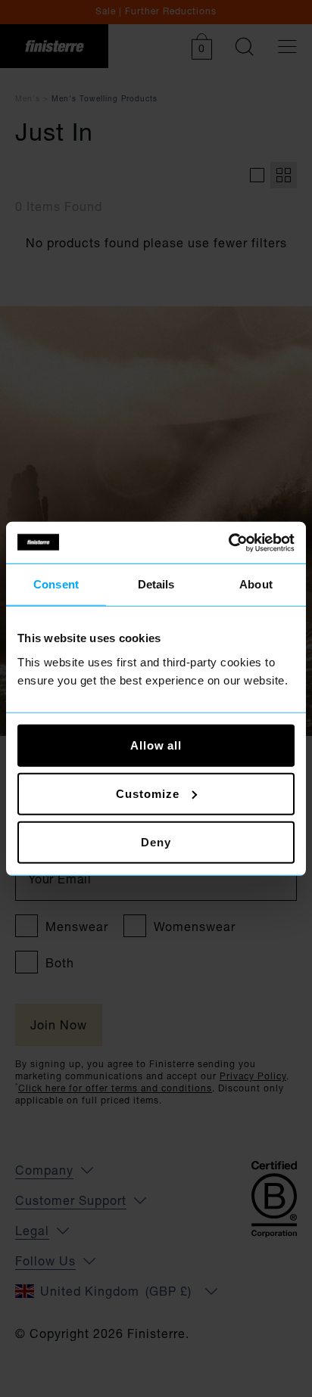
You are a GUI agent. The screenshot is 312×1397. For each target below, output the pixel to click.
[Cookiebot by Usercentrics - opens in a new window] (228, 542)
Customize (147, 793)
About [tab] (256, 584)
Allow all (156, 744)
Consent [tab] (56, 584)
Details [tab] (156, 584)
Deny (156, 841)
